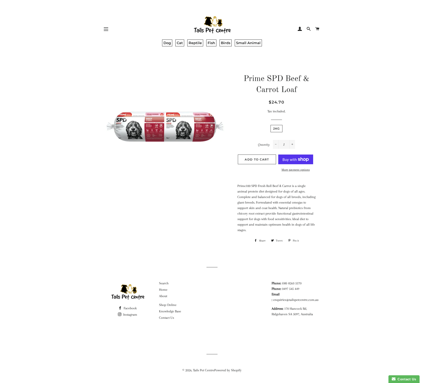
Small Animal (248, 43)
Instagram (129, 315)
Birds (225, 43)
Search (163, 283)
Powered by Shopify (228, 370)
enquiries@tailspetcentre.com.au (295, 300)
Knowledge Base (170, 311)
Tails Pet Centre (203, 370)
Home (163, 290)
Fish (211, 43)
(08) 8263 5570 (291, 283)
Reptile (195, 43)
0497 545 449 (290, 289)
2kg (276, 128)
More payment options (296, 169)
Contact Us (166, 318)
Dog (167, 43)
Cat (180, 43)
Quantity (264, 145)
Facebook (130, 308)
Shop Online (167, 305)
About (163, 296)
